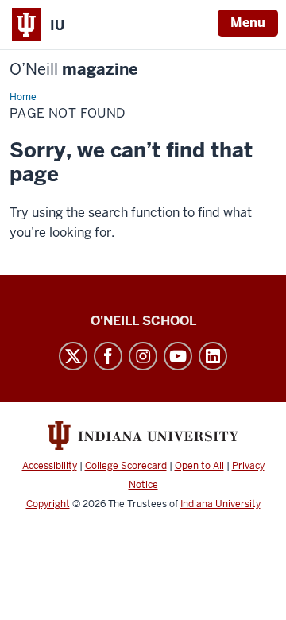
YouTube (178, 356)
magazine (74, 69)
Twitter (73, 356)
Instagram (143, 356)
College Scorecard (126, 465)
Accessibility (49, 465)
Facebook (108, 356)
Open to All (199, 465)
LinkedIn (213, 356)
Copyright (48, 504)
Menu (247, 22)
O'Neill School (143, 320)
